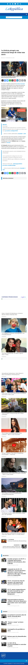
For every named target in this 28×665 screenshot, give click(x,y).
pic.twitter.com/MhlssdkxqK (9, 165)
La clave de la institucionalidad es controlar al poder (16, 644)
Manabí (8, 142)
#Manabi (5, 124)
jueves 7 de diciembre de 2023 (8, 57)
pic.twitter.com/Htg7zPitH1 (11, 130)
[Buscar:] (14, 17)
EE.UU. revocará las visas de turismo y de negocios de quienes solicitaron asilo (16, 582)
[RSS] (20, 4)
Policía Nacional (21, 83)
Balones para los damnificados (16, 636)
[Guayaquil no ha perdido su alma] (4, 630)
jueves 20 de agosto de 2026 (13, 647)
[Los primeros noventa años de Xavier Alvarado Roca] (4, 616)
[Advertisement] (14, 33)
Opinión (5, 611)
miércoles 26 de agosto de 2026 (14, 585)
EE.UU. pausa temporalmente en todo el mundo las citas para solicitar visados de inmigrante (16, 592)
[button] (26, 14)
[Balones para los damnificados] (4, 638)
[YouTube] (15, 4)
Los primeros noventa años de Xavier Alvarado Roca (16, 615)
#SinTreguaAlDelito (17, 163)
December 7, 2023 (22, 133)
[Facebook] (8, 4)
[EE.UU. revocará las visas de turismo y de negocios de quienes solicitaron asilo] (4, 582)
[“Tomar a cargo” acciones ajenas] (4, 623)
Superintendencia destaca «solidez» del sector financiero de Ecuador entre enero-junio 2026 (16, 602)
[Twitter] (10, 4)
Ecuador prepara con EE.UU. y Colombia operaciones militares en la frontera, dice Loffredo (16, 561)
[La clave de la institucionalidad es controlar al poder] (4, 644)
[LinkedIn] (13, 4)
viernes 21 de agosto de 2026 (13, 625)
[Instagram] (18, 4)
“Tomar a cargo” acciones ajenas (15, 622)
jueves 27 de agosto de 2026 (13, 565)
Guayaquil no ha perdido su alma (16, 629)
